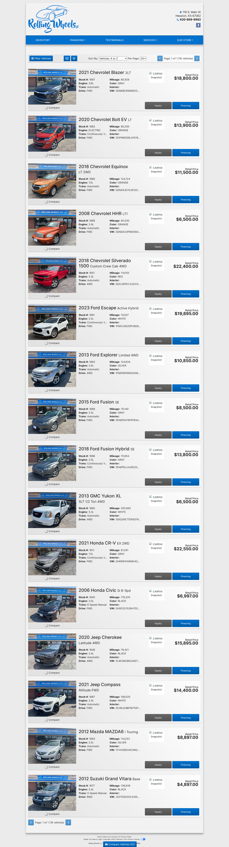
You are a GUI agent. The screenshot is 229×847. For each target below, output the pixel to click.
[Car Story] (156, 85)
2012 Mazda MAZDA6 (108, 731)
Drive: (82, 90)
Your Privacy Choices (132, 839)
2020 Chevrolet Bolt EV (105, 119)
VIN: (112, 90)
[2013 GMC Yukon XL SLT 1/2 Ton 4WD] (52, 509)
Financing (186, 105)
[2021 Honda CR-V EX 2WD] (52, 557)
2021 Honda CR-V (104, 543)
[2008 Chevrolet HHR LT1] (52, 227)
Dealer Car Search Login (93, 839)
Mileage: (115, 79)
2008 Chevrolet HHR (103, 213)
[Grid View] (67, 58)
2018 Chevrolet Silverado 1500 (105, 263)
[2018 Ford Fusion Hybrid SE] (52, 462)
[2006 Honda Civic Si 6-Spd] (52, 604)
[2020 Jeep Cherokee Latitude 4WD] (52, 651)
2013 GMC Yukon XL (100, 498)
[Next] (197, 58)
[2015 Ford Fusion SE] (52, 415)
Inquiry (158, 105)
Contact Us (115, 837)
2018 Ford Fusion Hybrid (107, 448)
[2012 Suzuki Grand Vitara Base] (52, 792)
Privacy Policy (126, 837)
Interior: (114, 87)
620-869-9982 (190, 19)
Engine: (83, 83)
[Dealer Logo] (53, 19)
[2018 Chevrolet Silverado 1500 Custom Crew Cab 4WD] (52, 274)
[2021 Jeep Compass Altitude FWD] (52, 698)
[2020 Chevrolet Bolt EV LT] (52, 133)
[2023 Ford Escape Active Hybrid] (52, 321)
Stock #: (83, 79)
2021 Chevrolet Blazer (105, 72)
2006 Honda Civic (105, 590)
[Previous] (160, 58)
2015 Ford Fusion (99, 402)
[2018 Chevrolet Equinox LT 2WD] (52, 180)
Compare (54, 107)
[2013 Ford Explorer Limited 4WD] (52, 368)
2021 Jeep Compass (100, 687)
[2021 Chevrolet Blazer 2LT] (52, 86)
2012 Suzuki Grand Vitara (109, 778)
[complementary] (219, 837)
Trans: (82, 87)
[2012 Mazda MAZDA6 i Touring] (52, 745)
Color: (113, 83)
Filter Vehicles (42, 58)
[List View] (74, 58)
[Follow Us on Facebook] (198, 25)
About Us (106, 837)
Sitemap (119, 839)
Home (99, 837)
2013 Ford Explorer (108, 354)
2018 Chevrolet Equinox (103, 169)
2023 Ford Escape (108, 307)
